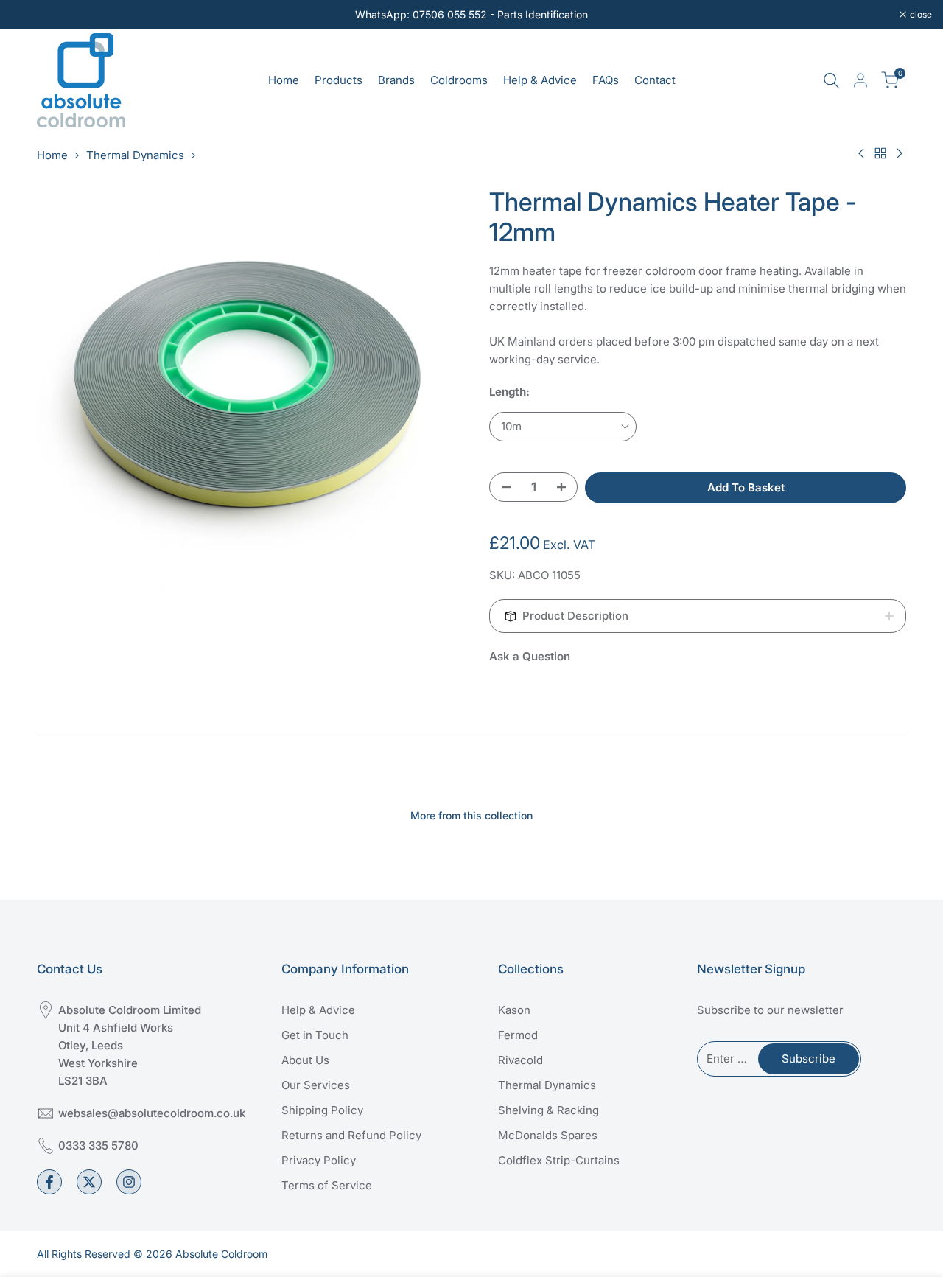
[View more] (471, 15)
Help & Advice (318, 1010)
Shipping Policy (322, 1110)
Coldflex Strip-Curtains (559, 1160)
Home (52, 155)
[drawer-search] (832, 80)
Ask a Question (529, 656)
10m (511, 426)
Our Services (315, 1085)
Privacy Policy (318, 1160)
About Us (305, 1060)
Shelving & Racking (548, 1110)
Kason (514, 1010)
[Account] (860, 80)
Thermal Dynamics (135, 155)
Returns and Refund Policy (351, 1135)
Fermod (518, 1035)
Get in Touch (314, 1035)
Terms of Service (326, 1185)
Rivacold (520, 1060)
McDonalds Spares (547, 1135)
